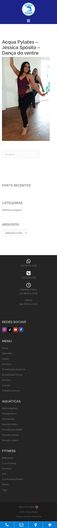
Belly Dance (7, 457)
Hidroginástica (9, 413)
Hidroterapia (8, 418)
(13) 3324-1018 (28, 277)
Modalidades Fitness (12, 374)
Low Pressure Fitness (12, 479)
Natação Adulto (10, 424)
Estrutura (6, 363)
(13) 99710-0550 (28, 265)
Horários (6, 379)
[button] (26, 99)
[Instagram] (4, 329)
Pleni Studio (32, 512)
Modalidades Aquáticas (13, 369)
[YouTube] (15, 329)
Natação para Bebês (12, 429)
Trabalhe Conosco (11, 390)
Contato (6, 385)
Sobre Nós (7, 353)
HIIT (4, 473)
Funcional (6, 468)
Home (5, 348)
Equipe (5, 358)
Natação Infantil (10, 434)
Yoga (4, 489)
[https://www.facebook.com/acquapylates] (21, 329)
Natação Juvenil (10, 440)
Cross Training (9, 463)
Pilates (5, 484)
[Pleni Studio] (28, 506)
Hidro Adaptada (10, 408)
